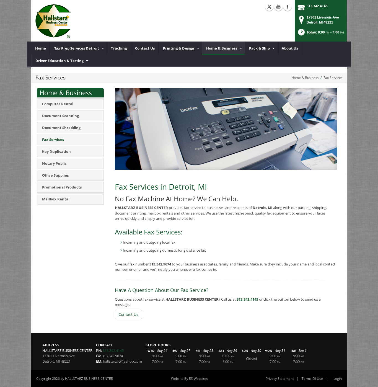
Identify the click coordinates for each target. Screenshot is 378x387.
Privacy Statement (280, 378)
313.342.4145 (317, 6)
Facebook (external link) (287, 6)
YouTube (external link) (278, 6)
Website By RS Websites (189, 378)
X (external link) (269, 6)
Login (337, 378)
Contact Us (128, 314)
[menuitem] (40, 48)
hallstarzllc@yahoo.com (122, 361)
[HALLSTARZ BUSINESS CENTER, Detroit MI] (54, 21)
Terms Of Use (312, 378)
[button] (320, 34)
